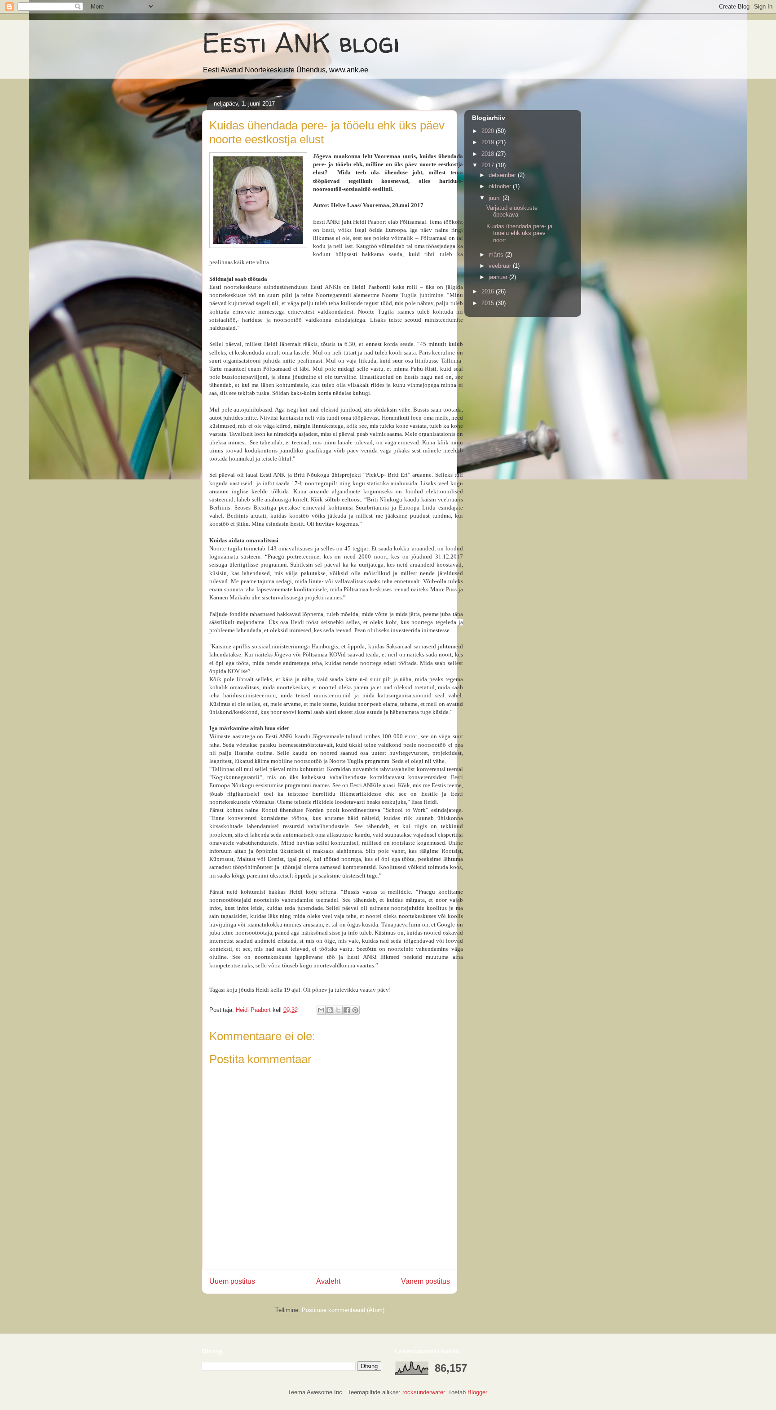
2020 (488, 131)
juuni (496, 198)
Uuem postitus (232, 1281)
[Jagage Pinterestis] (355, 1010)
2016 (488, 291)
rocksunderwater (423, 1392)
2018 (488, 154)
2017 (488, 165)
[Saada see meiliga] (321, 1010)
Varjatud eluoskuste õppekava (512, 211)
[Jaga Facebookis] (346, 1010)
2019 (488, 142)
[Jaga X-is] (338, 1010)
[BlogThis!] (329, 1010)
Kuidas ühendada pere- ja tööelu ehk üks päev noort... (519, 233)
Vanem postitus (425, 1281)
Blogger (477, 1392)
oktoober (501, 186)
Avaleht (328, 1281)
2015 (488, 303)
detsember (503, 175)
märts (497, 254)
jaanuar (499, 277)
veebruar (501, 265)
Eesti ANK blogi (301, 42)
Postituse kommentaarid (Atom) (343, 1310)
